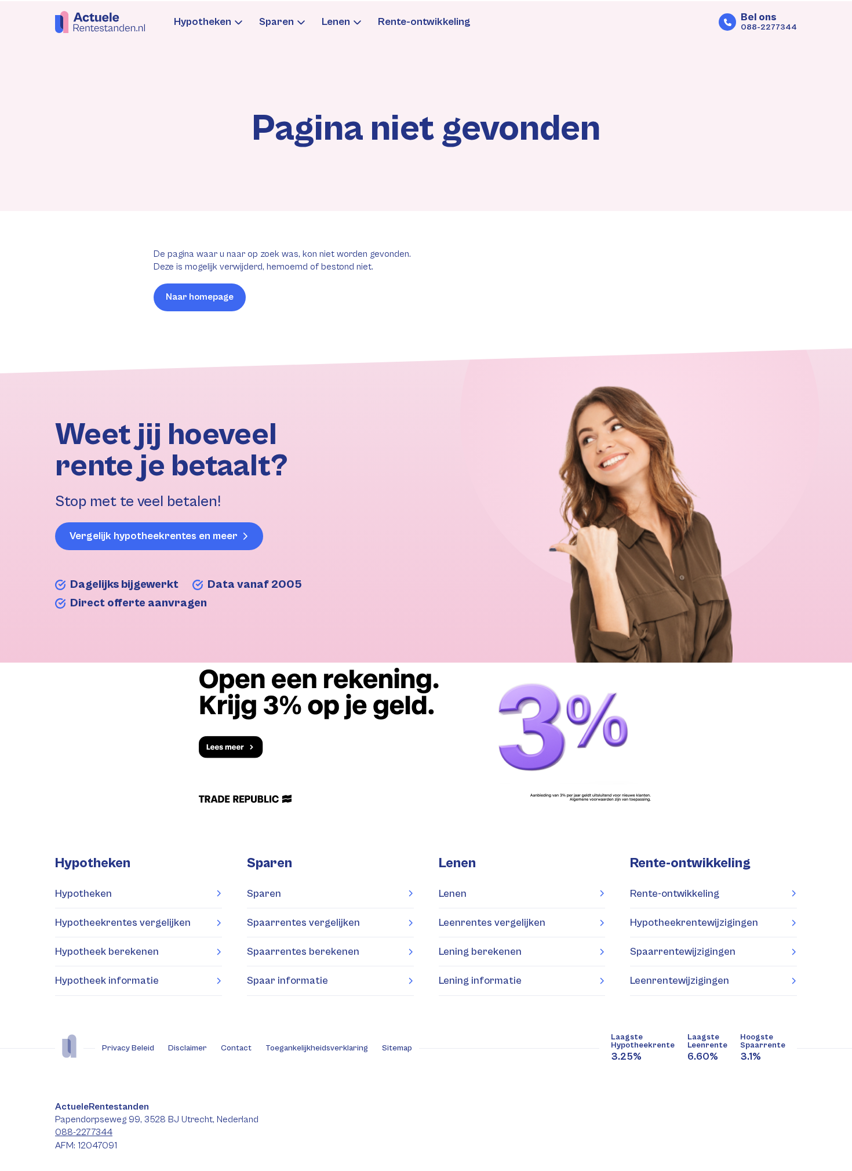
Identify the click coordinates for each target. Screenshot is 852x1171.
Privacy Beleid (128, 1048)
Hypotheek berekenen (107, 951)
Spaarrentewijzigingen (683, 951)
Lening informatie (480, 980)
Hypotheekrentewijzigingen (694, 923)
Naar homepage (200, 297)
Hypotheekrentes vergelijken (123, 923)
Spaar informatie (287, 980)
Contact (236, 1048)
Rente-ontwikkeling (424, 22)
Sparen (276, 22)
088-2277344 (83, 1132)
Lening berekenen (480, 951)
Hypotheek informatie (107, 980)
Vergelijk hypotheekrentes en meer (154, 536)
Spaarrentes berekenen (303, 951)
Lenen (336, 22)
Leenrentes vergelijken (492, 923)
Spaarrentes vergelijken (303, 923)
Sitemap (397, 1048)
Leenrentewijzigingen (679, 980)
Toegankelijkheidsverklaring (316, 1048)
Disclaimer (187, 1048)
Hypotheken (202, 22)
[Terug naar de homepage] (100, 22)
